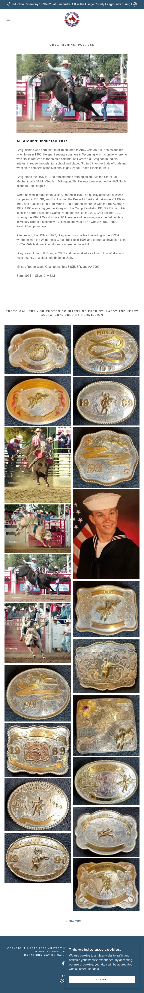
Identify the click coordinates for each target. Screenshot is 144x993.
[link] (72, 19)
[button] (7, 19)
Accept (102, 979)
